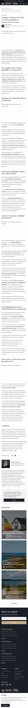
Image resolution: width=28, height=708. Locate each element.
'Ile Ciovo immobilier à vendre (9, 644)
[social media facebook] (2, 684)
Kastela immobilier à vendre (8, 658)
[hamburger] (26, 3)
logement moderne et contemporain (10, 154)
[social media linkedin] (7, 684)
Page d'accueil (5, 8)
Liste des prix (5, 677)
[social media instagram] (5, 684)
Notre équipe (5, 675)
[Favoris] (21, 3)
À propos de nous (6, 671)
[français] (23, 3)
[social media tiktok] (10, 684)
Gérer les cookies (19, 671)
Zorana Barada (15, 462)
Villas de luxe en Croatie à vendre (10, 635)
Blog (11, 8)
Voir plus (3, 638)
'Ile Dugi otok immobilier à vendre (9, 648)
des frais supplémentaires (14, 198)
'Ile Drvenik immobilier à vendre (9, 646)
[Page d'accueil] (10, 4)
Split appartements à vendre (8, 633)
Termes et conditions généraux (20, 677)
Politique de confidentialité (18, 674)
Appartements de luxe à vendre (9, 631)
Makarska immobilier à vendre (9, 660)
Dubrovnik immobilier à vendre (9, 656)
